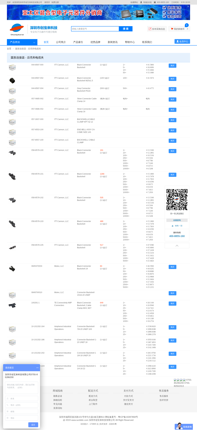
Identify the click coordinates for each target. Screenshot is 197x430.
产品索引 (78, 42)
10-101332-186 (37, 340)
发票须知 (57, 408)
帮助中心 (130, 42)
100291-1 (35, 303)
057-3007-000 (37, 119)
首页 (46, 42)
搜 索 (126, 28)
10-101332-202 (37, 353)
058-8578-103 (37, 221)
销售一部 (177, 226)
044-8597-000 (37, 65)
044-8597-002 (37, 78)
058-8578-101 (37, 174)
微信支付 (128, 404)
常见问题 (57, 404)
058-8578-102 (37, 198)
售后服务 (164, 396)
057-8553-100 (37, 130)
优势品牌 (95, 42)
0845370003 (36, 266)
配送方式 (93, 396)
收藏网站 (134, 2)
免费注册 (55, 2)
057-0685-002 (37, 99)
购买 (172, 65)
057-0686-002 (37, 109)
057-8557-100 (37, 140)
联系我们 (147, 42)
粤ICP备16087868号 (128, 417)
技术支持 (164, 400)
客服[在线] (147, 2)
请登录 (47, 2)
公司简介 (61, 42)
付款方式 (128, 396)
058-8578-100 (37, 150)
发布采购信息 (158, 29)
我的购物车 (179, 29)
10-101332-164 (37, 326)
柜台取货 (93, 400)
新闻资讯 (113, 42)
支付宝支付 (128, 400)
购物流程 (57, 400)
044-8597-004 (37, 88)
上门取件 (93, 404)
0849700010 (36, 292)
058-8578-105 (37, 245)
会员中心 (183, 41)
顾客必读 (57, 396)
